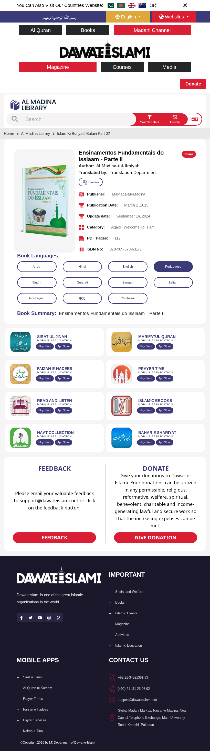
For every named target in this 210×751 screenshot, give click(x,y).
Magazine (58, 67)
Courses (122, 67)
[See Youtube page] (39, 617)
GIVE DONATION (155, 537)
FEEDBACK (54, 537)
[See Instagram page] (49, 617)
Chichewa (128, 298)
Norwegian (37, 298)
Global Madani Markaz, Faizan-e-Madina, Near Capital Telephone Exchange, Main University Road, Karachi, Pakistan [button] (152, 718)
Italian (173, 282)
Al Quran (40, 30)
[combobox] (80, 119)
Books (88, 30)
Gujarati (82, 282)
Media (169, 67)
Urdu (36, 266)
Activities (122, 635)
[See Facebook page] (21, 617)
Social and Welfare (129, 592)
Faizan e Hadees (35, 709)
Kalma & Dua (33, 731)
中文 (82, 298)
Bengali (127, 282)
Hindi (82, 266)
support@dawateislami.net (137, 700)
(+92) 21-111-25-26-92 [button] (134, 689)
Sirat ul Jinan (33, 677)
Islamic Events (126, 613)
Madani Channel (152, 30)
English (127, 266)
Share (188, 154)
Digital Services (34, 720)
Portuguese (173, 266)
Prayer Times (33, 699)
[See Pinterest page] (58, 617)
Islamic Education (128, 645)
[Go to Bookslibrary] (33, 104)
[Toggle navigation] (11, 84)
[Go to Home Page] (105, 48)
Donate (193, 83)
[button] (15, 119)
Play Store (44, 346)
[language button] (195, 119)
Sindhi (36, 282)
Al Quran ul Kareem (37, 688)
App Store (63, 346)
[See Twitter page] (30, 617)
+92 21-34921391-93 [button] (133, 677)
